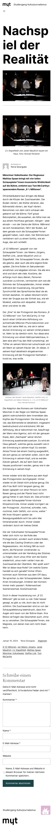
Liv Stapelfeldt (19, 650)
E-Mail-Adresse (11, 743)
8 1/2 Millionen (9, 647)
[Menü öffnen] (4, 11)
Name (7, 730)
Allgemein (42, 641)
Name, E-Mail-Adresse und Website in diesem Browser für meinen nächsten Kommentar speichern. (25, 772)
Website (7, 756)
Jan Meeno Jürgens (26, 647)
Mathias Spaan (34, 650)
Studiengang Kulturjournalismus (30, 4)
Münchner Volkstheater (13, 653)
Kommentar (10, 699)
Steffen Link (30, 653)
